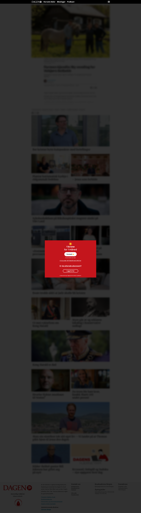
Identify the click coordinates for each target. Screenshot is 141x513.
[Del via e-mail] (96, 88)
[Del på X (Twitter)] (93, 88)
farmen (63, 109)
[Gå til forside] (37, 2)
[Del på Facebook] (91, 88)
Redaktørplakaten (46, 499)
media (57, 109)
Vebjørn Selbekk (17, 496)
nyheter (82, 109)
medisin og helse (47, 109)
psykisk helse (36, 109)
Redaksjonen (75, 486)
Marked (73, 489)
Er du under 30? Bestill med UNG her (70, 260)
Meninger (61, 2)
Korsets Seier (49, 2)
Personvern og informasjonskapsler (52, 501)
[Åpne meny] (108, 2)
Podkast (70, 2)
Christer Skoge (46, 509)
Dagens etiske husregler (48, 504)
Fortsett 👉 (70, 254)
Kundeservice (75, 488)
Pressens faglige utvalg (48, 497)
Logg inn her (70, 271)
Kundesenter (75, 494)
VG (55, 102)
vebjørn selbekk (72, 109)
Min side (74, 493)
